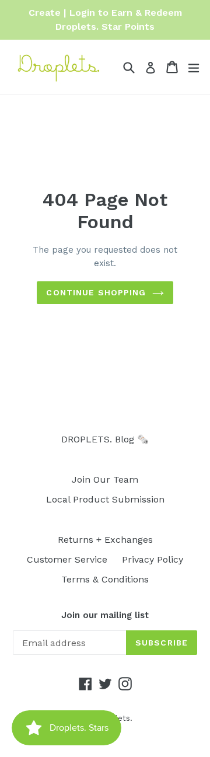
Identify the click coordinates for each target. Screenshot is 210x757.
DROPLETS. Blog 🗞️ (105, 439)
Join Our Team (105, 479)
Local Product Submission (105, 499)
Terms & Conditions (105, 579)
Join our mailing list (105, 615)
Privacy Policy (152, 559)
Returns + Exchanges (105, 539)
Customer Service (67, 559)
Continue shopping (96, 292)
